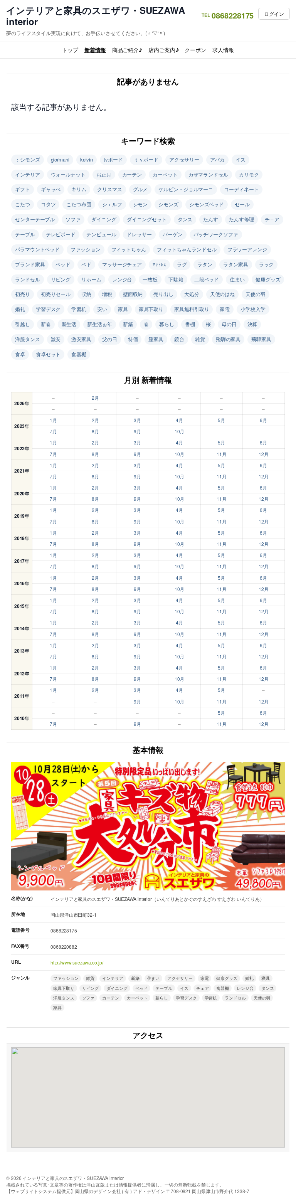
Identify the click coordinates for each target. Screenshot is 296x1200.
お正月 (103, 174)
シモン (140, 204)
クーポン (195, 50)
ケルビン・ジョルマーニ (185, 189)
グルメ (140, 189)
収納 (86, 294)
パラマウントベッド (37, 249)
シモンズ (168, 204)
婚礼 (20, 309)
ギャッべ (51, 189)
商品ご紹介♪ (127, 50)
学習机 (78, 309)
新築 (128, 324)
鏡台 (179, 339)
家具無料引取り (191, 309)
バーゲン (173, 234)
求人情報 (223, 50)
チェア (272, 219)
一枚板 (150, 279)
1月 (53, 420)
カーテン (132, 174)
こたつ (22, 204)
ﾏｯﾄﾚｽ (159, 264)
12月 (264, 454)
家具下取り (151, 309)
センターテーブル (35, 219)
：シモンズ (27, 159)
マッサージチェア (122, 264)
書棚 (190, 324)
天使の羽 (256, 294)
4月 (179, 420)
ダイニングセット (146, 219)
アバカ (217, 159)
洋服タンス (27, 339)
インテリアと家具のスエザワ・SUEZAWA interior (95, 16)
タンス (185, 219)
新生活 (69, 324)
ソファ (73, 219)
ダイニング (103, 219)
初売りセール (56, 294)
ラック (266, 264)
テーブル (25, 234)
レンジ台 (122, 279)
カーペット (165, 174)
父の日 (109, 339)
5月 (221, 420)
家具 (123, 309)
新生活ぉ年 (99, 324)
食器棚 (78, 354)
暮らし (166, 324)
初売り (22, 294)
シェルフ (112, 204)
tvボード (113, 159)
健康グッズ (268, 279)
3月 (137, 420)
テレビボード (61, 234)
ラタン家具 (235, 264)
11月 (222, 454)
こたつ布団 (78, 204)
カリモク (249, 174)
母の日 (229, 324)
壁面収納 (133, 294)
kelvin (86, 159)
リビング (61, 279)
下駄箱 (175, 279)
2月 (95, 397)
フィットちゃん (128, 249)
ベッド (63, 264)
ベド (86, 264)
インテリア (27, 174)
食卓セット (48, 354)
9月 (137, 431)
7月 (53, 431)
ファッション (85, 249)
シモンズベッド (206, 204)
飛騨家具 (261, 339)
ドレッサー (139, 234)
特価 (133, 339)
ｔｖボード (146, 159)
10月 (180, 431)
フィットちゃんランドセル (187, 249)
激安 (56, 339)
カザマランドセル (208, 174)
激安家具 (81, 339)
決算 (252, 324)
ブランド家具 (30, 264)
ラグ (182, 264)
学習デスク (48, 309)
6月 (263, 420)
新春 (46, 324)
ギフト (22, 189)
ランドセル (27, 279)
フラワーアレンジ (247, 249)
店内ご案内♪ (163, 50)
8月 (95, 431)
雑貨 (200, 339)
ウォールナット (68, 174)
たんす (210, 219)
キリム (78, 189)
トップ (70, 50)
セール (242, 204)
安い (102, 309)
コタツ (48, 204)
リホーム (91, 279)
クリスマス (109, 189)
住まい (237, 279)
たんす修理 (241, 219)
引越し (22, 324)
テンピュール (101, 234)
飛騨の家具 (228, 339)
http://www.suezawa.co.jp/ (76, 962)
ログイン (274, 13)
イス (240, 159)
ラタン (204, 264)
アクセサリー (184, 159)
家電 (225, 309)
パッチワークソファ (215, 234)
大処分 (191, 294)
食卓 (20, 354)
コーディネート (241, 189)
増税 (107, 294)
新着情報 (95, 50)
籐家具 (155, 339)
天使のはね (222, 294)
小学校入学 (253, 309)
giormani (60, 159)
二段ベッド (206, 279)
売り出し (163, 294)
